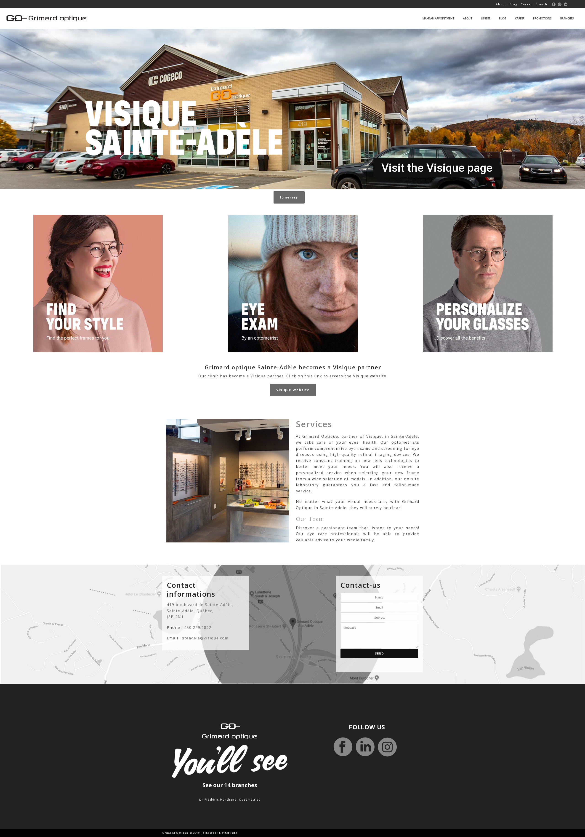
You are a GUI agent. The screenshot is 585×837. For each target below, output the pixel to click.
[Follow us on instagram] (387, 747)
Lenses (485, 18)
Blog (502, 18)
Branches (567, 18)
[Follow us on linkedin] (365, 747)
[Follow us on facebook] (343, 747)
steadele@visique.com (205, 638)
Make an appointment (438, 18)
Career (519, 18)
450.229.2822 (198, 627)
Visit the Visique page (436, 167)
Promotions (542, 18)
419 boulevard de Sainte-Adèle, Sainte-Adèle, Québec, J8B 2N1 (200, 610)
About (467, 18)
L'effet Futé (228, 832)
